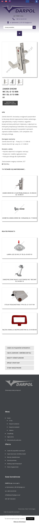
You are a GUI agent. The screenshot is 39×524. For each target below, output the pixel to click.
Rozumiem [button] (30, 518)
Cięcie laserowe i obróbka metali (19, 353)
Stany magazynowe (14, 368)
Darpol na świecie (14, 424)
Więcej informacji (20, 522)
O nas (10, 420)
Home (9, 418)
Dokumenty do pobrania (14, 440)
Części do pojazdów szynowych (18, 348)
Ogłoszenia (10, 437)
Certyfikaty (10, 433)
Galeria (11, 430)
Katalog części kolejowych (14, 464)
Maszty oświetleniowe (15, 358)
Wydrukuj (6, 164)
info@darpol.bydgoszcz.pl (12, 495)
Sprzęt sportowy (13, 363)
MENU (19, 33)
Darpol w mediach (14, 427)
